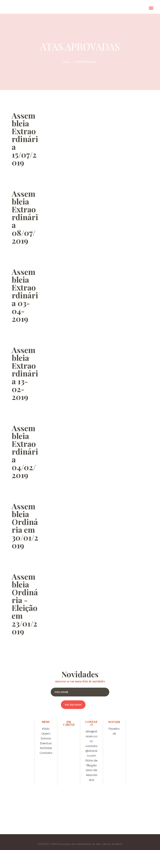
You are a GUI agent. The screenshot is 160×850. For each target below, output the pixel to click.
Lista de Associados (91, 775)
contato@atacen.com (91, 751)
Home (66, 61)
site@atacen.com (91, 736)
